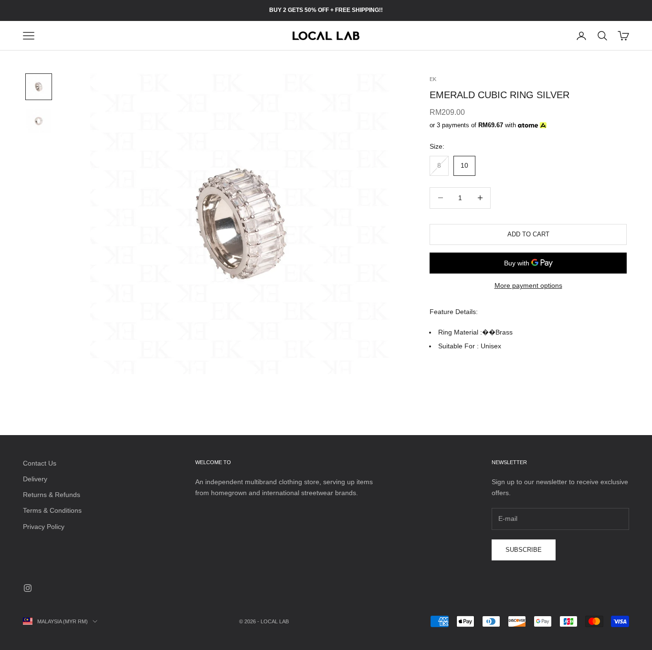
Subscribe (523, 549)
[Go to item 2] (38, 121)
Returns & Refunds (51, 494)
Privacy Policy (43, 526)
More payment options (528, 285)
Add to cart (528, 234)
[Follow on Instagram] (27, 588)
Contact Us (39, 463)
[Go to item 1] (38, 86)
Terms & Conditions (52, 510)
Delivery (35, 479)
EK (433, 79)
